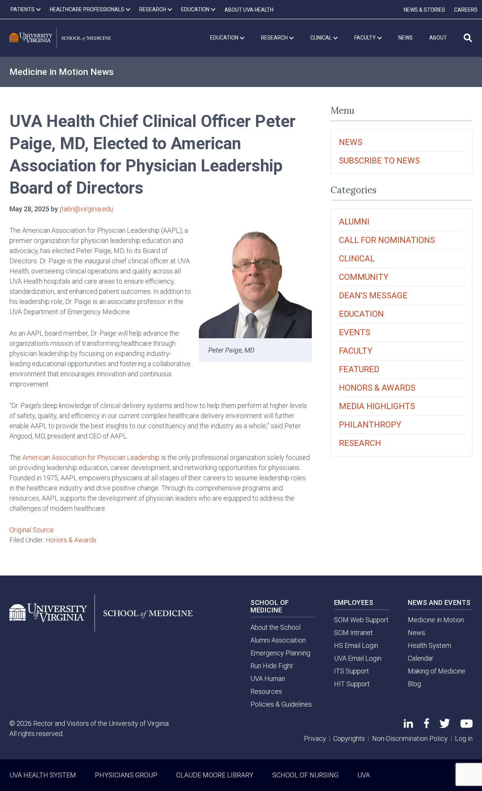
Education (361, 314)
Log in (464, 738)
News (350, 142)
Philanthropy (370, 424)
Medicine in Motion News (61, 72)
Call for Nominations (387, 240)
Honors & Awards (71, 540)
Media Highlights (377, 406)
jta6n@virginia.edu (86, 209)
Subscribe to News (379, 160)
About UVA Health (248, 10)
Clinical (357, 258)
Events (354, 332)
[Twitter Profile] (444, 726)
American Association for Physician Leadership (91, 457)
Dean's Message (373, 295)
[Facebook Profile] (426, 726)
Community (364, 277)
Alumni (354, 221)
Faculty (355, 351)
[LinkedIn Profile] (408, 725)
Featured (359, 369)
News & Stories (424, 10)
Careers (465, 10)
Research (360, 443)
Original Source (31, 530)
